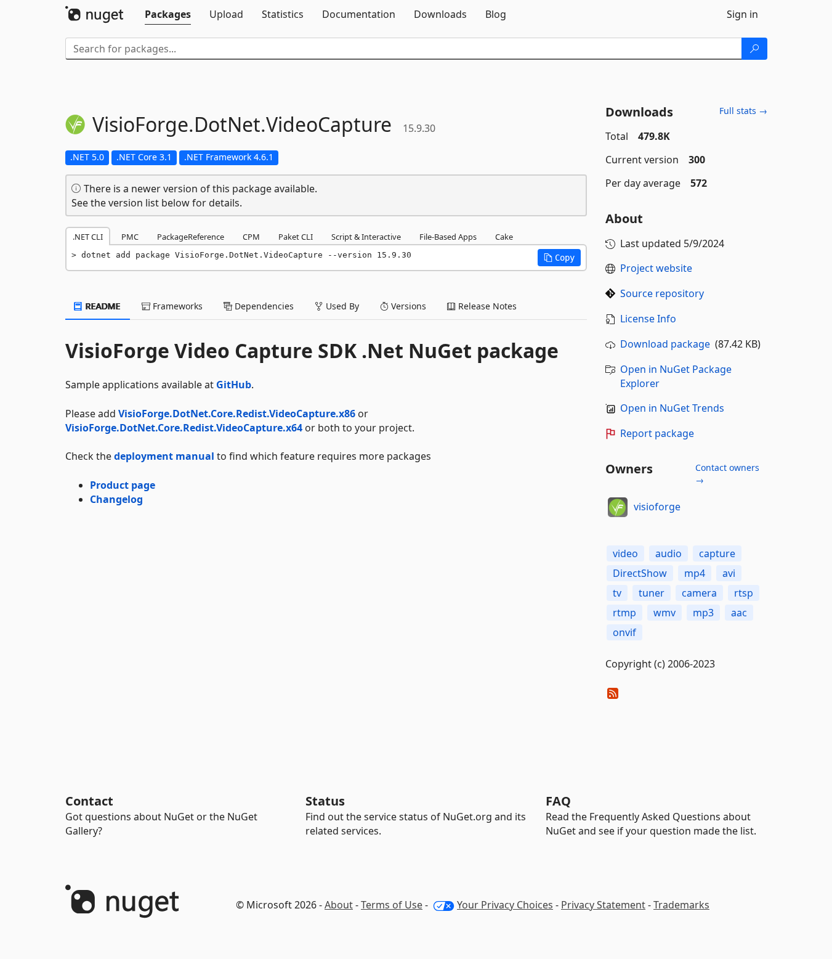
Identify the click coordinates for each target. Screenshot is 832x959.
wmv (664, 612)
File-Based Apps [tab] (448, 236)
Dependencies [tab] (263, 306)
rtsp (743, 593)
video (625, 553)
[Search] (754, 49)
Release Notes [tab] (486, 306)
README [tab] (102, 306)
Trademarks (681, 905)
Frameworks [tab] (176, 306)
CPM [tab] (251, 236)
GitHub (233, 384)
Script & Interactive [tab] (366, 236)
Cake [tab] (504, 236)
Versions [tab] (407, 306)
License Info (648, 318)
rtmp (624, 612)
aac (739, 612)
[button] (559, 257)
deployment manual (164, 456)
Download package (665, 344)
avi (728, 573)
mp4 (694, 573)
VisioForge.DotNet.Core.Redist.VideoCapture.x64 (183, 428)
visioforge (657, 506)
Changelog (116, 499)
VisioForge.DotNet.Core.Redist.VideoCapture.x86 (236, 413)
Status (325, 801)
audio (668, 553)
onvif (624, 632)
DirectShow (640, 573)
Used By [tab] (341, 306)
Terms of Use (391, 905)
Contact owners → (727, 474)
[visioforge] (618, 507)
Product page (122, 485)
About (339, 905)
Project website (656, 268)
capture (717, 553)
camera (699, 593)
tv (617, 593)
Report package (657, 433)
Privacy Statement (603, 905)
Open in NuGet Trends (672, 408)
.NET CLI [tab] (88, 236)
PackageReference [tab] (190, 236)
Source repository (662, 293)
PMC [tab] (130, 236)
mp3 (703, 612)
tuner (651, 593)
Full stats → (743, 110)
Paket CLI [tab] (295, 236)
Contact (89, 801)
